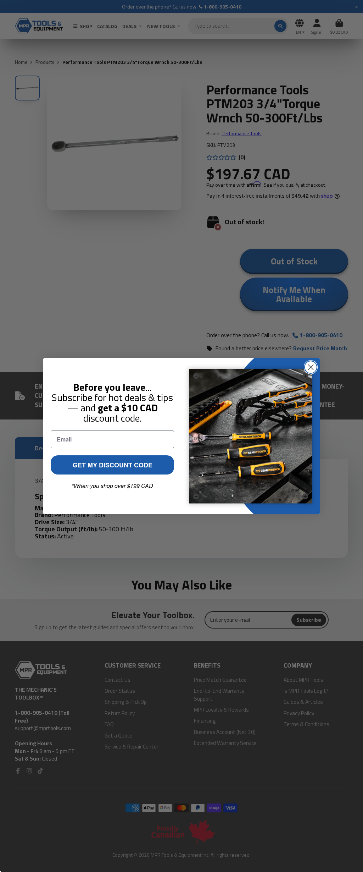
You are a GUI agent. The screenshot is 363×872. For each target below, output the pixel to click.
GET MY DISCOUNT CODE (112, 465)
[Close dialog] (311, 367)
